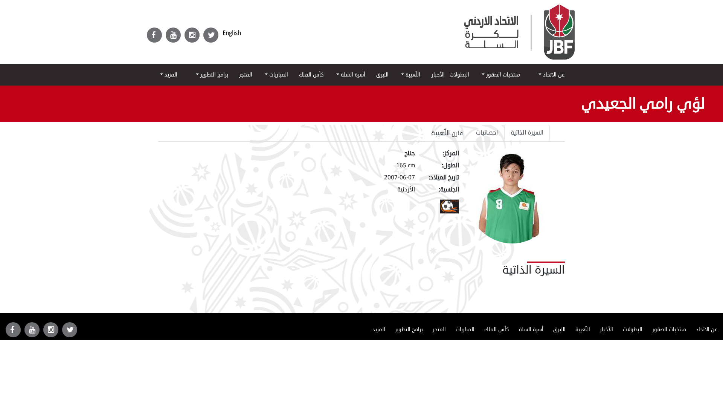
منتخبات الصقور (502, 74)
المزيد (170, 74)
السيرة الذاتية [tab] (527, 133)
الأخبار (438, 74)
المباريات (278, 74)
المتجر (245, 74)
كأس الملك (311, 74)
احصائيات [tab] (487, 133)
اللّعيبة (412, 74)
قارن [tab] (447, 133)
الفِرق (382, 74)
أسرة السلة (352, 74)
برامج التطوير (213, 74)
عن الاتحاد (552, 74)
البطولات (459, 74)
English (232, 33)
